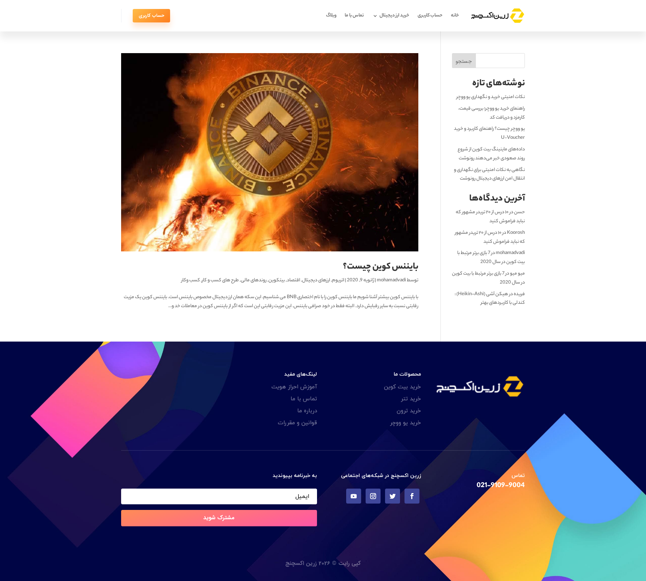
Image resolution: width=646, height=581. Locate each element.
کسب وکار (190, 280)
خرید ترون (409, 411)
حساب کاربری (430, 15)
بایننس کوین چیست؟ (380, 267)
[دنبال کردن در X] (392, 496)
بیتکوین (276, 280)
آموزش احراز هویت (294, 387)
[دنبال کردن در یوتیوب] (353, 496)
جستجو (464, 61)
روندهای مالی (254, 280)
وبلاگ (331, 15)
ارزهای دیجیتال (316, 280)
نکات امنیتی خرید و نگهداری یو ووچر (490, 97)
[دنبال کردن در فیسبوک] (411, 496)
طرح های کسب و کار (220, 280)
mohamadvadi (391, 280)
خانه (455, 15)
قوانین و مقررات (297, 423)
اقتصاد (293, 280)
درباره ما (307, 411)
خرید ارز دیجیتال (394, 15)
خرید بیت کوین (402, 387)
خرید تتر (411, 399)
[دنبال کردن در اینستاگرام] (373, 496)
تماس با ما (354, 15)
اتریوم (338, 280)
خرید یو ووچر (405, 423)
